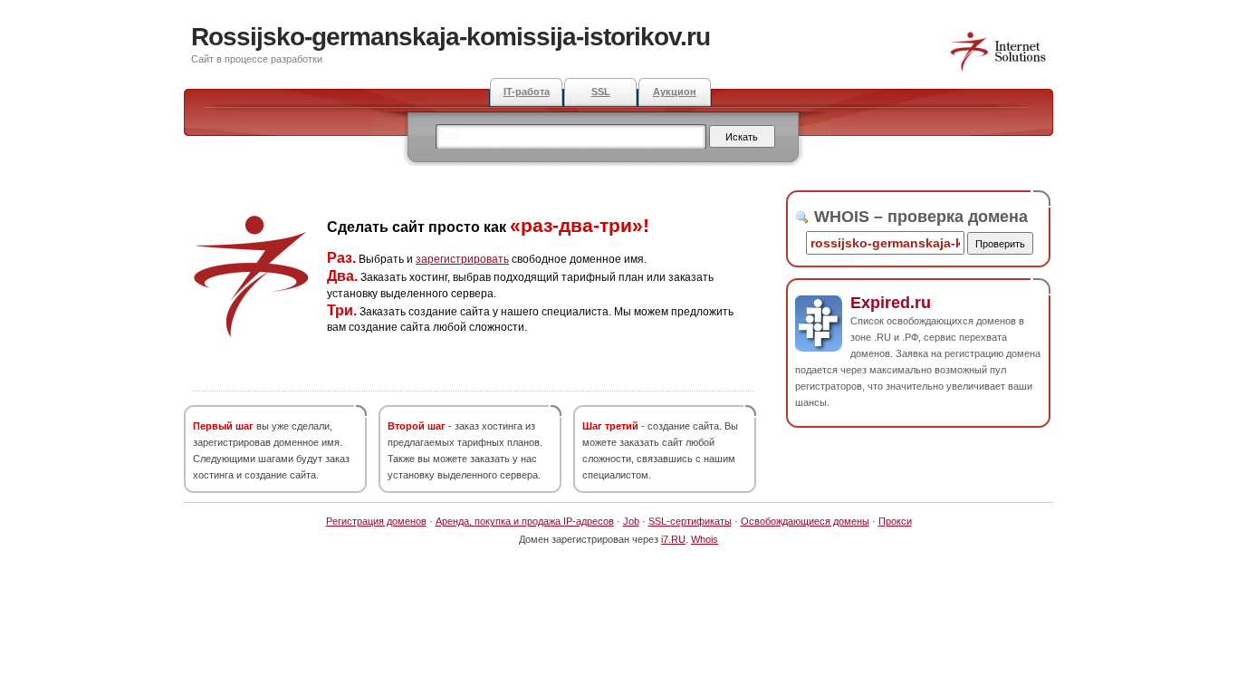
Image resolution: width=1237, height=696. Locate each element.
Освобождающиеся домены (805, 521)
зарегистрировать (462, 259)
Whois (704, 539)
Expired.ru (890, 303)
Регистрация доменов (376, 521)
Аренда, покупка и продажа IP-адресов (525, 521)
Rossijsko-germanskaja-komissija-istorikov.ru (450, 37)
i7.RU (673, 539)
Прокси (895, 521)
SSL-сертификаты (690, 521)
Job (631, 521)
